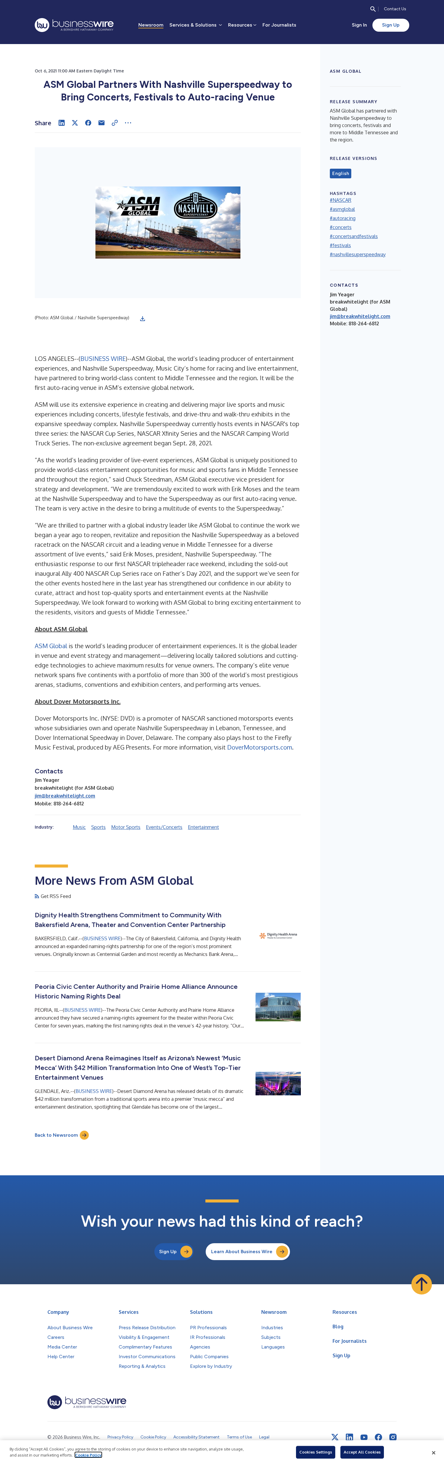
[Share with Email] (101, 123)
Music (79, 827)
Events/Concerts (164, 827)
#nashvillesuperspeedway (358, 254)
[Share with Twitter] (75, 123)
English (340, 173)
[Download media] (142, 318)
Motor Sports (125, 827)
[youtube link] (364, 1437)
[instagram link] (393, 1437)
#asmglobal (342, 209)
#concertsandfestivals (354, 236)
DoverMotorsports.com (259, 747)
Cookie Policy (88, 1454)
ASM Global (51, 646)
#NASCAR (340, 200)
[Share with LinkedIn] (61, 123)
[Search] (373, 9)
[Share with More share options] (128, 123)
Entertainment (203, 827)
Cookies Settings (315, 1452)
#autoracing (343, 218)
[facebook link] (378, 1437)
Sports (98, 827)
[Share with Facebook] (88, 123)
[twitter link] (335, 1437)
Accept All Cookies (362, 1452)
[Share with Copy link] (115, 123)
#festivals (340, 245)
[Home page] (74, 25)
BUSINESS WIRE (103, 358)
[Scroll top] (421, 1284)
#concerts (341, 227)
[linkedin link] (349, 1437)
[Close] (434, 1452)
